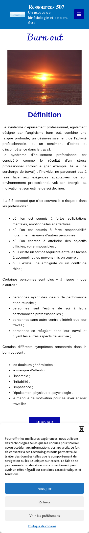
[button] (81, 429)
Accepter (44, 488)
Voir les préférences (44, 515)
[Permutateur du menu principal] (79, 14)
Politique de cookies (42, 526)
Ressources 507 (46, 7)
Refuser (44, 501)
